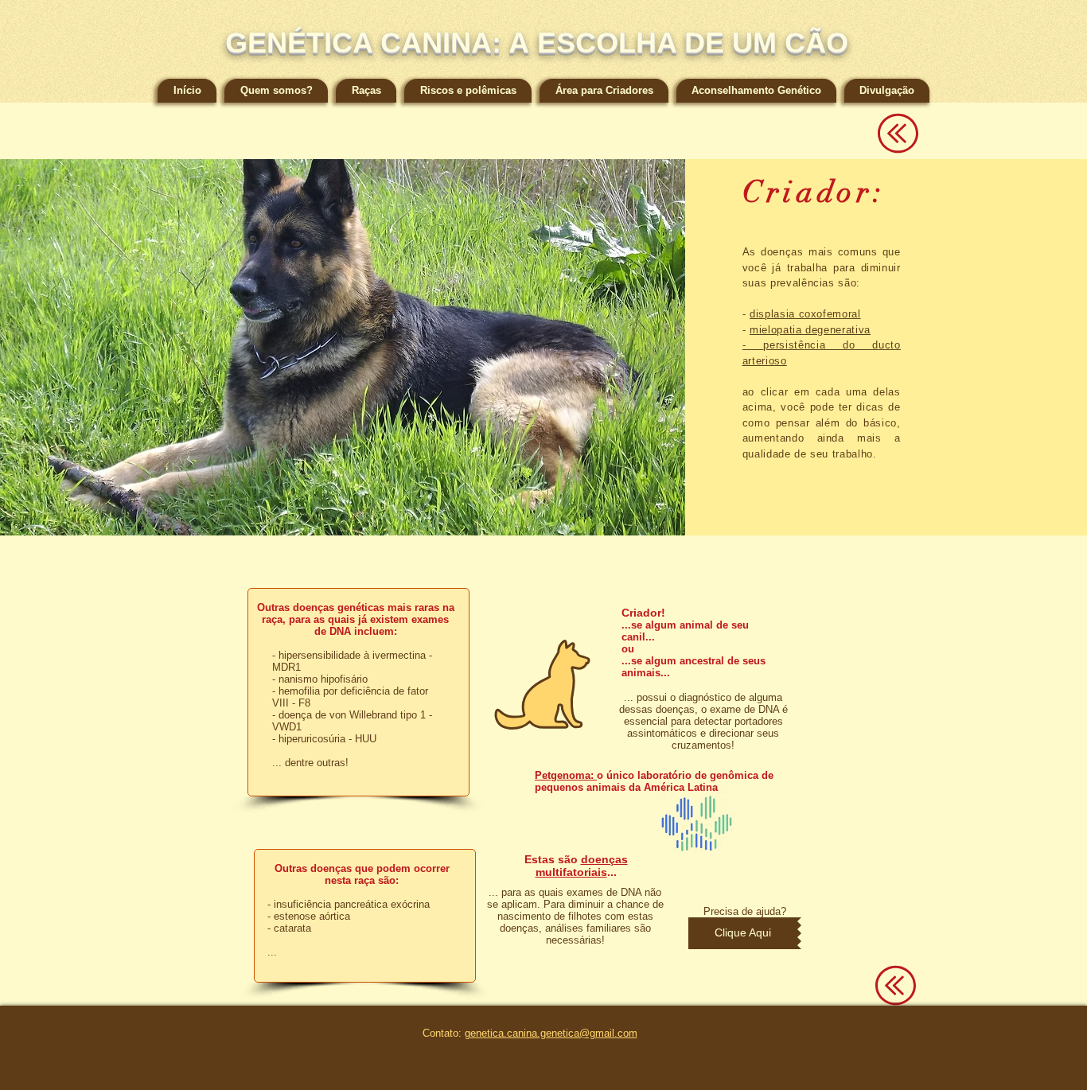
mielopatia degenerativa (810, 330)
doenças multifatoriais (582, 865)
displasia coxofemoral (805, 314)
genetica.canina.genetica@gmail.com (551, 1033)
